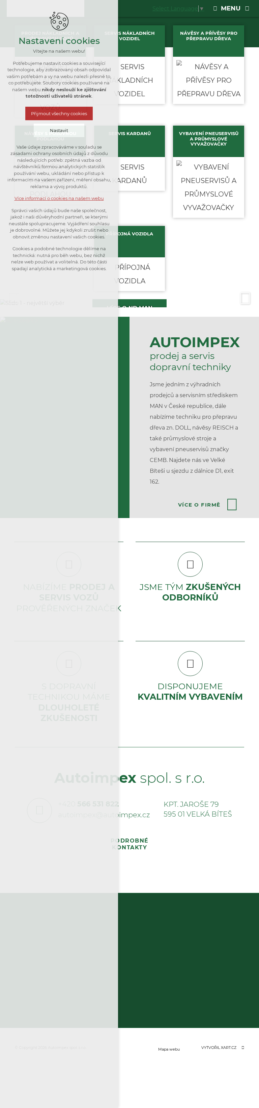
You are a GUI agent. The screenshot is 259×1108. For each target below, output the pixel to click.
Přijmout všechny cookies (59, 113)
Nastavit (59, 130)
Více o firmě (199, 504)
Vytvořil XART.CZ (218, 1047)
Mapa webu (169, 1049)
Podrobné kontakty (130, 844)
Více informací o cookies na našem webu (59, 198)
